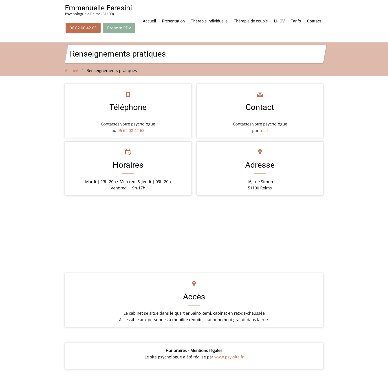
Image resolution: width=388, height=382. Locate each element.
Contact (314, 21)
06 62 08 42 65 (83, 28)
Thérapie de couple (251, 21)
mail (264, 130)
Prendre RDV (119, 28)
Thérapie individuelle (209, 21)
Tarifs (296, 21)
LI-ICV (279, 21)
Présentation (173, 21)
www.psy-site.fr (229, 357)
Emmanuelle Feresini (98, 8)
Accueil (149, 21)
